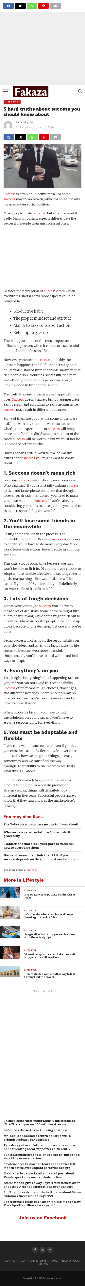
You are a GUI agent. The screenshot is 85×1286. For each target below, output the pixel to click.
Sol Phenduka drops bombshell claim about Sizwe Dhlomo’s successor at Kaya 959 (42, 1194)
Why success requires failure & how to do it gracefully (37, 834)
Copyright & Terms (33, 1260)
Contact (11, 1260)
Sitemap (44, 1263)
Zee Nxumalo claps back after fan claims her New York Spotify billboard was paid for (42, 1203)
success (9, 199)
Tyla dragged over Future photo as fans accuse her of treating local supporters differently (40, 1147)
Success (9, 194)
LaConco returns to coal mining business (35, 1130)
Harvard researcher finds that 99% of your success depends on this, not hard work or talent (41, 857)
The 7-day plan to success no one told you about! (41, 824)
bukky (24, 122)
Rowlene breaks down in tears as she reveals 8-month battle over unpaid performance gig (40, 1166)
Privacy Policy (71, 1260)
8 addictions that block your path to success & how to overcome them (39, 845)
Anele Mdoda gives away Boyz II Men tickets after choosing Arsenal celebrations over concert (42, 1185)
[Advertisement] (42, 42)
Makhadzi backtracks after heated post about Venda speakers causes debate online (39, 1175)
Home (53, 1260)
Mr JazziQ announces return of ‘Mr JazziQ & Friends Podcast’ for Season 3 (37, 1137)
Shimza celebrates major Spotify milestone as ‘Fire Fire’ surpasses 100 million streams (39, 1122)
